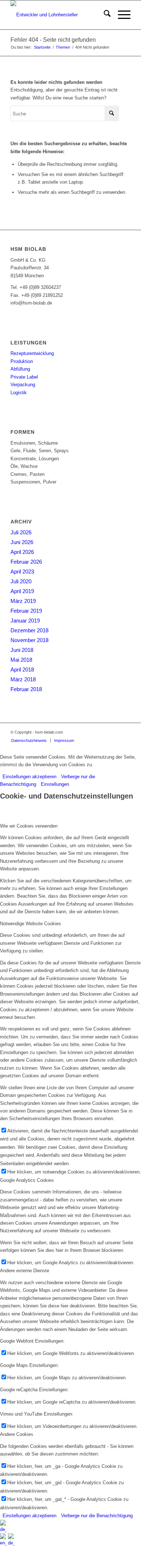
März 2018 (23, 679)
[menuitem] (104, 14)
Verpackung (22, 384)
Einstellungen (55, 784)
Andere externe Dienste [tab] (24, 1270)
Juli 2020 (20, 581)
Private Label (24, 377)
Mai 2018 (21, 660)
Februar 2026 (26, 562)
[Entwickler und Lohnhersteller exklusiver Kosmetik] (58, 14)
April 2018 (22, 669)
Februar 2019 (26, 611)
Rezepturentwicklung (32, 353)
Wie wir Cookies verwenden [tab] (28, 826)
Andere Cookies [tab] (16, 1434)
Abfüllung (20, 369)
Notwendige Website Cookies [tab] (30, 923)
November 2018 (29, 640)
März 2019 (23, 601)
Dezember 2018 (29, 630)
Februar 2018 (26, 689)
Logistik (18, 392)
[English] (4, 1543)
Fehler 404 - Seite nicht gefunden (53, 40)
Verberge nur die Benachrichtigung (97, 1515)
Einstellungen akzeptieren (29, 776)
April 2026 (22, 552)
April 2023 (22, 571)
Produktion (21, 361)
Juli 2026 (20, 532)
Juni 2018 (21, 650)
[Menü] (121, 14)
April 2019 (22, 591)
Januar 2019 (25, 620)
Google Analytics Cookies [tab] (27, 1180)
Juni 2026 (21, 542)
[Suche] (104, 14)
